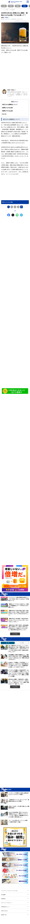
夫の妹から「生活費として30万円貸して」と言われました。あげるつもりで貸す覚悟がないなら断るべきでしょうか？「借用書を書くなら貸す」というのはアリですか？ (18, 665)
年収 (11, 6)
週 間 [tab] (7, 642)
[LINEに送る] (17, 215)
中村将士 (7, 17)
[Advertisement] (15, 72)
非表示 (16, 101)
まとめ (4, 114)
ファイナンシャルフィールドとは (9, 890)
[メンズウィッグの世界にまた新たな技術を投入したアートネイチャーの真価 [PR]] (15, 796)
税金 (24, 6)
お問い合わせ (4, 910)
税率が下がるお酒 (7, 110)
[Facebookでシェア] (8, 215)
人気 (4, 6)
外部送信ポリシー (5, 906)
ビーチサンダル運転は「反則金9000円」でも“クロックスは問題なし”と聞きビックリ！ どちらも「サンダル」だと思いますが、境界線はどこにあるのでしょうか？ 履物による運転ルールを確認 (18, 673)
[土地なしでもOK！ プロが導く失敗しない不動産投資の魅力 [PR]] (15, 809)
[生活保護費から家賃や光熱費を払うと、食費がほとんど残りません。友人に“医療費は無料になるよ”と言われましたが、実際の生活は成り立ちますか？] (4, 656)
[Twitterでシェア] (13, 215)
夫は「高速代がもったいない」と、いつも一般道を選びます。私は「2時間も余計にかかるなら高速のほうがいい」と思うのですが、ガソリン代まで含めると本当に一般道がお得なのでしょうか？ (18, 648)
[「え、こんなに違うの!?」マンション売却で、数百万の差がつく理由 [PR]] (15, 824)
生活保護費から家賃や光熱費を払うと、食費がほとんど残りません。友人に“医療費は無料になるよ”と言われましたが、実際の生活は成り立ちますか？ (18, 657)
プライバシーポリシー (6, 902)
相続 (17, 6)
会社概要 (3, 894)
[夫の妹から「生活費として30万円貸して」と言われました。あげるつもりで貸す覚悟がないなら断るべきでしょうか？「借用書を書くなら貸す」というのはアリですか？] (4, 664)
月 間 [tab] (21, 642)
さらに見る (15, 633)
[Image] (15, 391)
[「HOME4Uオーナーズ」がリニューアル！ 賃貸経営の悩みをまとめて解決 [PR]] (15, 803)
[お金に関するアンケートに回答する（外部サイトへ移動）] (15, 837)
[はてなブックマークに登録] (21, 215)
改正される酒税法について (9, 104)
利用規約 (3, 898)
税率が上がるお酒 (7, 107)
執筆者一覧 (4, 914)
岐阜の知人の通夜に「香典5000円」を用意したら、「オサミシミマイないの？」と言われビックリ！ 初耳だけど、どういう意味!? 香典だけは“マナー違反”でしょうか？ (18, 681)
